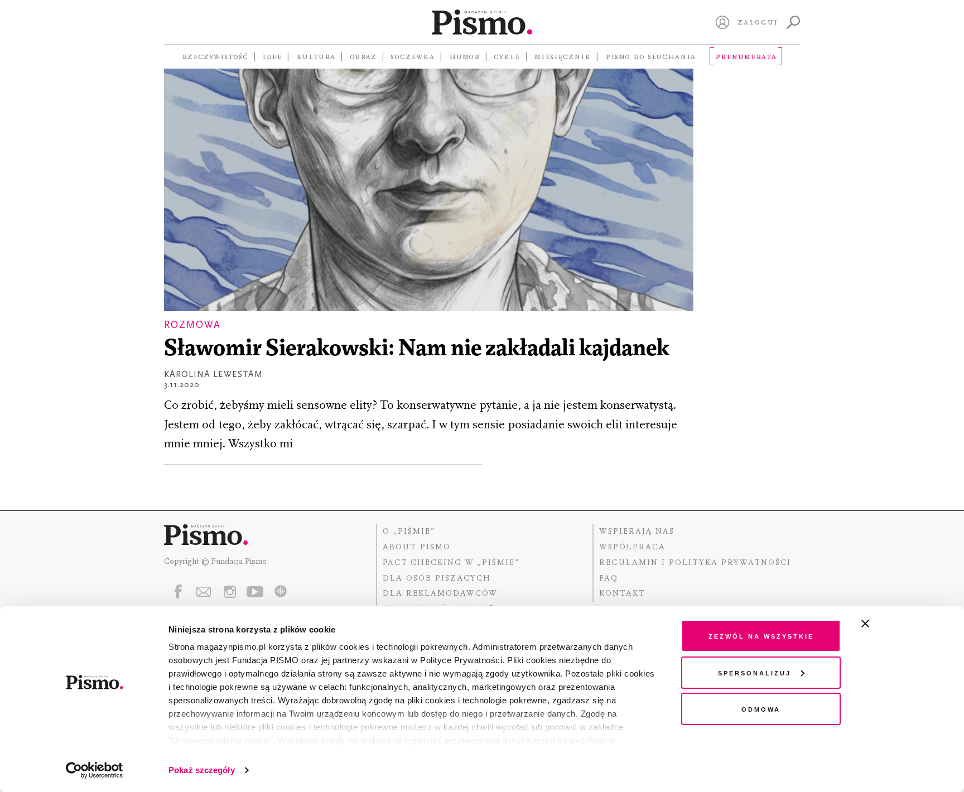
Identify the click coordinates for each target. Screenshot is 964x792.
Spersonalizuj (754, 672)
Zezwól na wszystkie (761, 635)
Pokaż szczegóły (201, 770)
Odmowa (760, 708)
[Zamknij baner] (894, 623)
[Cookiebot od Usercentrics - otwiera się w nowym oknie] (94, 770)
